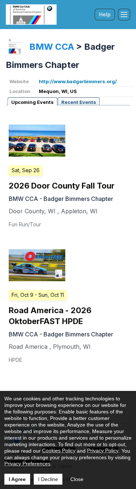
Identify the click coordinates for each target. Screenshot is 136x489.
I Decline (48, 479)
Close (76, 479)
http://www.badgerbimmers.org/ (78, 81)
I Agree (17, 479)
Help (105, 14)
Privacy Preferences (27, 463)
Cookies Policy (58, 450)
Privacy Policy (103, 450)
